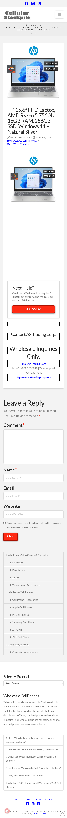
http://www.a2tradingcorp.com (33, 377)
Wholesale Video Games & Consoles (28, 554)
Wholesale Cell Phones (23, 140)
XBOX (15, 577)
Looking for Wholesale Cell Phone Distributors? (34, 767)
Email (9, 488)
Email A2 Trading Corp (33, 363)
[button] (59, 14)
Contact (28, 799)
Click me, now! (33, 308)
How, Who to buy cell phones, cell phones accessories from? (30, 739)
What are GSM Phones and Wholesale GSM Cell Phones (33, 784)
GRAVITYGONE (40, 814)
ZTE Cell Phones (21, 636)
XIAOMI (17, 629)
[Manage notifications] (7, 810)
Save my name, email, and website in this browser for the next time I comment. (34, 525)
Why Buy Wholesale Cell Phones (26, 775)
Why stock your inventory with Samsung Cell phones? (31, 758)
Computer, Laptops (18, 644)
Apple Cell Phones (22, 607)
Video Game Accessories (26, 584)
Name (10, 469)
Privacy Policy (43, 799)
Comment (13, 425)
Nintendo (17, 562)
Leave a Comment (20, 144)
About (18, 799)
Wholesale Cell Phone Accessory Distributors (33, 749)
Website (11, 506)
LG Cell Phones (20, 614)
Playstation (18, 569)
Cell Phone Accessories (25, 599)
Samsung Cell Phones (24, 622)
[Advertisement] (33, 242)
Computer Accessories (25, 651)
